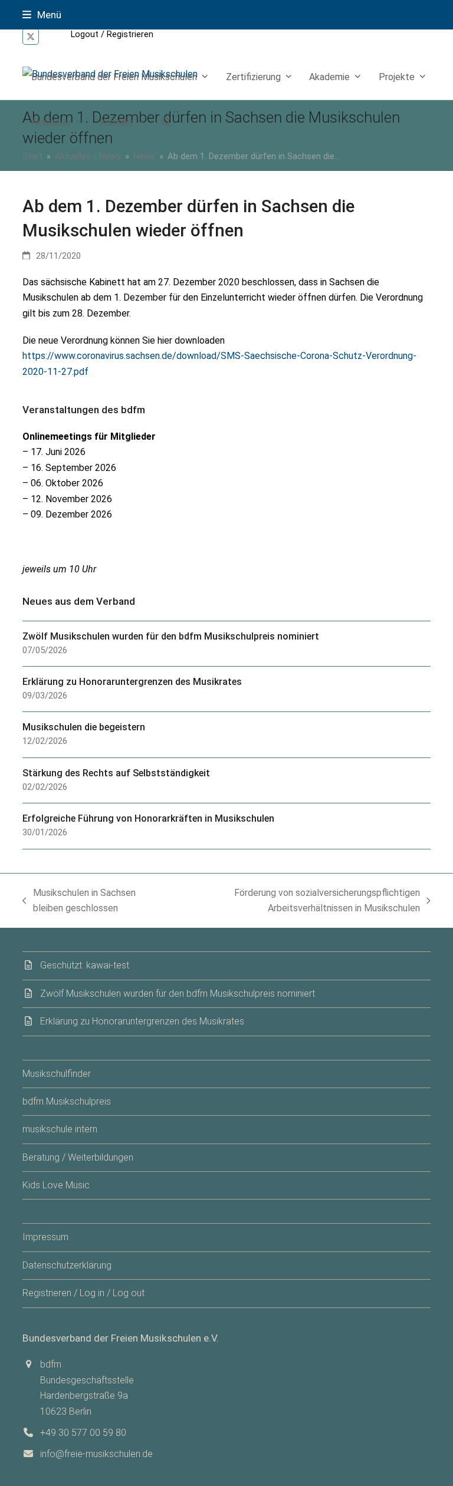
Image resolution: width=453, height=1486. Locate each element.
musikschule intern (59, 1129)
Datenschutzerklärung (66, 1265)
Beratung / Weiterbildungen (77, 1157)
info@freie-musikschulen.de (96, 1453)
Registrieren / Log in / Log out (83, 1293)
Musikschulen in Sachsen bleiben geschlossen (79, 902)
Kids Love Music (56, 1185)
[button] (41, 15)
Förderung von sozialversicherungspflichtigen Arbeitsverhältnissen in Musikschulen (299, 902)
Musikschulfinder (56, 1073)
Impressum (45, 1237)
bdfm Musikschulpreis (66, 1101)
